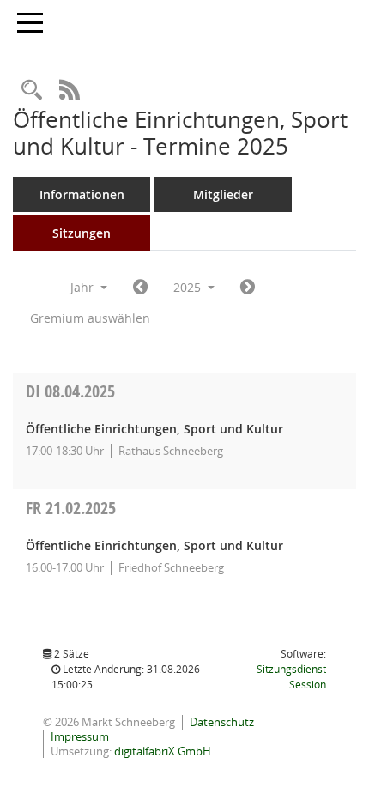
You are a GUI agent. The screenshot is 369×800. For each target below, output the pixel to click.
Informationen (81, 194)
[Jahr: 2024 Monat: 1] (140, 287)
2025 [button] (188, 287)
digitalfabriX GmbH (162, 751)
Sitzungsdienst (291, 677)
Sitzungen (81, 233)
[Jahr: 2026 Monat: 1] (247, 287)
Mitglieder (223, 194)
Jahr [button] (83, 287)
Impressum (80, 736)
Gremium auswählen (90, 318)
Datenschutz (222, 722)
